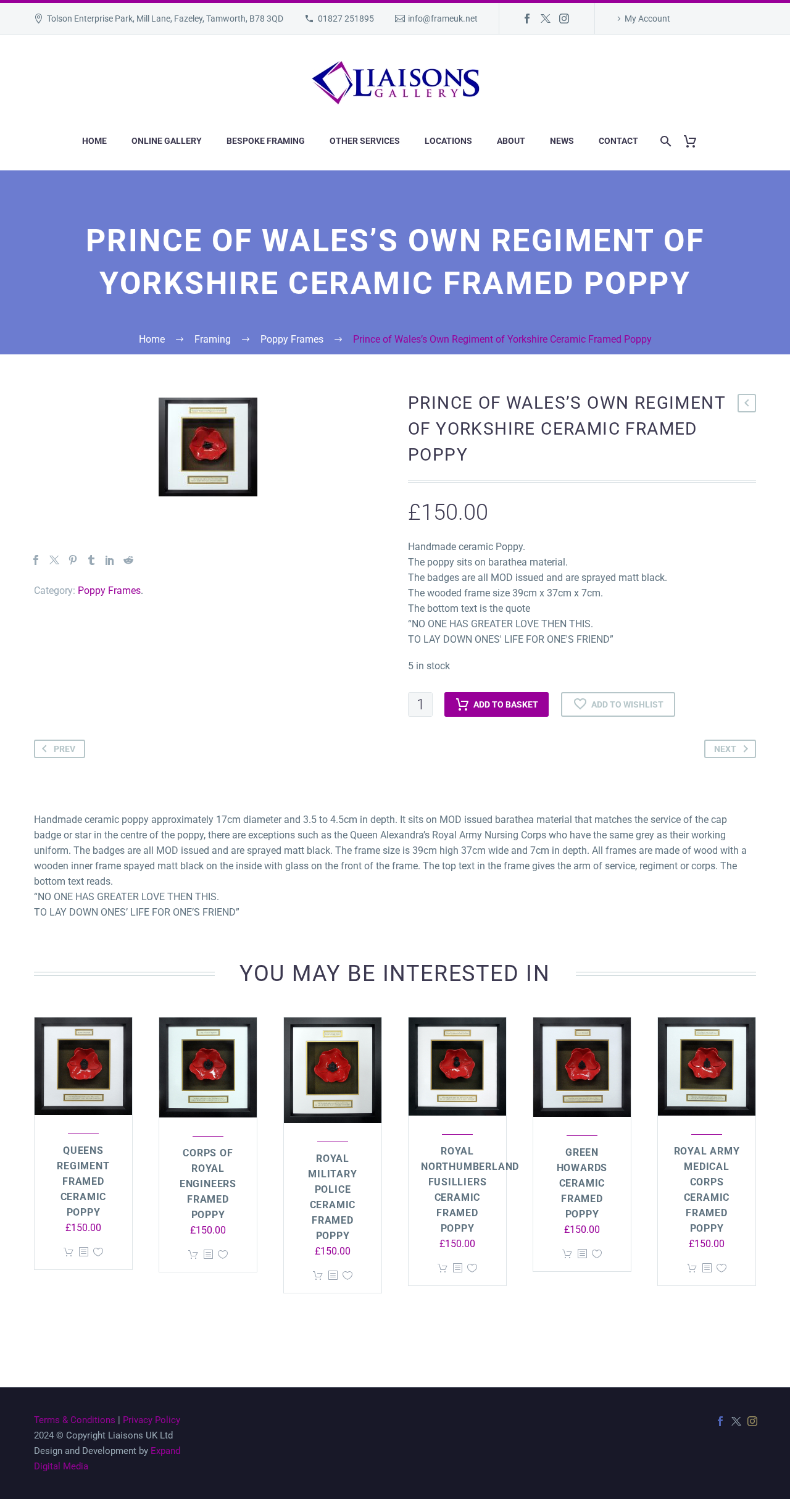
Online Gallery (166, 141)
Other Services (365, 141)
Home (94, 141)
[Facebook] (527, 18)
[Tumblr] (91, 560)
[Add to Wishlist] (98, 1252)
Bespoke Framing (266, 141)
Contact (618, 141)
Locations (448, 141)
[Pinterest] (73, 560)
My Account (647, 18)
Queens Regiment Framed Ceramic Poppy (83, 1181)
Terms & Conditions (74, 1420)
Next (725, 749)
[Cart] (694, 141)
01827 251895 (346, 18)
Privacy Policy (151, 1420)
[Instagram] (564, 18)
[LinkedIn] (110, 560)
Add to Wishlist (627, 704)
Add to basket (505, 704)
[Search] (663, 141)
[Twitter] (545, 18)
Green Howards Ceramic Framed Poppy (582, 1183)
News (562, 141)
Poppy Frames (109, 590)
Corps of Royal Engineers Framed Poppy (208, 1184)
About (511, 141)
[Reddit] (128, 560)
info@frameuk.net (443, 18)
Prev (64, 749)
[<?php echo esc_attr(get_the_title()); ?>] (83, 1252)
